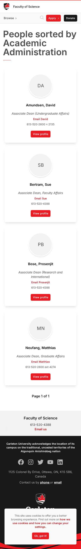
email (58, 482)
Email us (41, 429)
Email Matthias (40, 361)
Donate (70, 18)
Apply (52, 18)
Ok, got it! (40, 535)
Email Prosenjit (40, 282)
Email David (40, 119)
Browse (9, 18)
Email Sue (40, 198)
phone (45, 482)
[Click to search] (42, 18)
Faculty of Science (26, 6)
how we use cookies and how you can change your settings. (41, 523)
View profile (41, 134)
